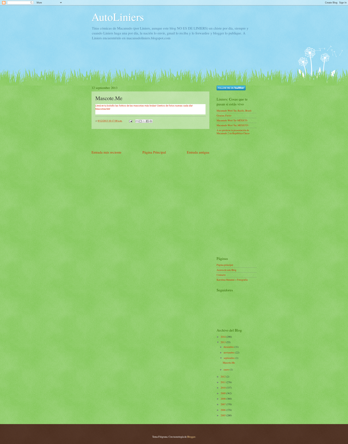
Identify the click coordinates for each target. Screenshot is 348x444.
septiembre (229, 358)
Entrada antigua (198, 152)
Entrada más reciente (106, 152)
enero (227, 369)
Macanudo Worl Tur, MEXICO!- (233, 125)
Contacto (221, 275)
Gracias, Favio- (224, 115)
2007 (223, 404)
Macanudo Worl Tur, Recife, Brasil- (234, 110)
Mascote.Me (229, 362)
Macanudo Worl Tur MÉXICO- (232, 120)
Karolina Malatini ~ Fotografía (232, 279)
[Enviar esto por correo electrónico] (137, 121)
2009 (223, 393)
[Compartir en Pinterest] (151, 121)
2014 (223, 336)
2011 (223, 382)
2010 (223, 387)
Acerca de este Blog (226, 270)
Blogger (191, 436)
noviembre (229, 352)
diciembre (229, 347)
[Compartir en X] (144, 121)
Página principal (225, 265)
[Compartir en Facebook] (147, 121)
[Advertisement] (157, 58)
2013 (223, 342)
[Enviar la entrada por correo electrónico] (130, 120)
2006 (223, 410)
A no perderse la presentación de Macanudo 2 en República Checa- (233, 131)
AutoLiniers (118, 16)
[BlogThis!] (140, 121)
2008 (223, 398)
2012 (223, 376)
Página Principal (154, 152)
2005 (223, 415)
